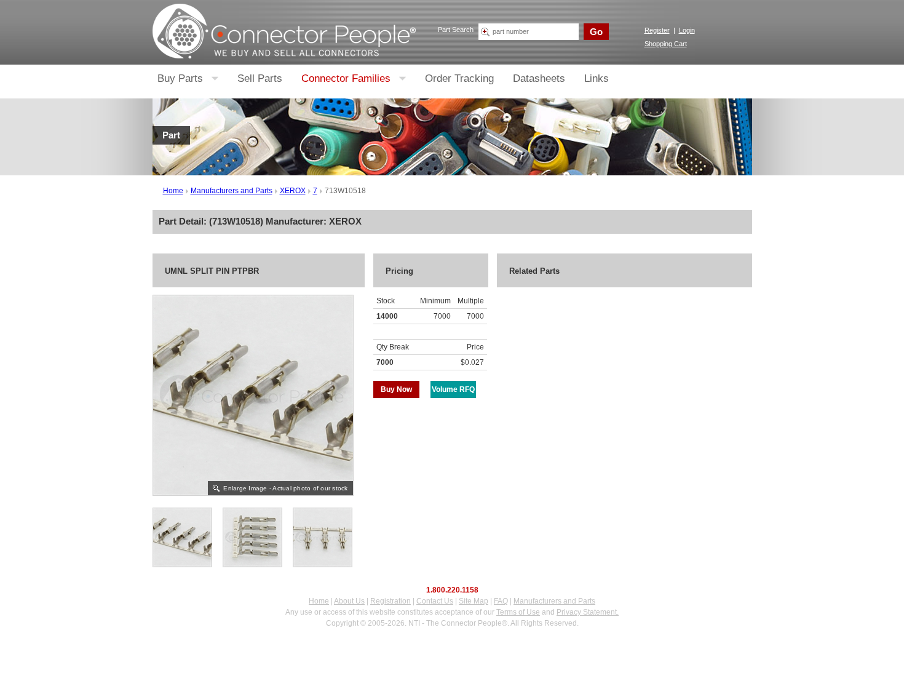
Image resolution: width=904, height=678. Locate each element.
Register (657, 30)
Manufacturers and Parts (231, 190)
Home (173, 190)
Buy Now (396, 389)
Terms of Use (518, 612)
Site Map (473, 601)
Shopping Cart (665, 43)
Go (596, 31)
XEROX (293, 190)
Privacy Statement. (588, 612)
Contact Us (434, 601)
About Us (349, 601)
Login (687, 30)
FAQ (501, 601)
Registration (390, 601)
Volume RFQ (453, 389)
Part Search (456, 29)
